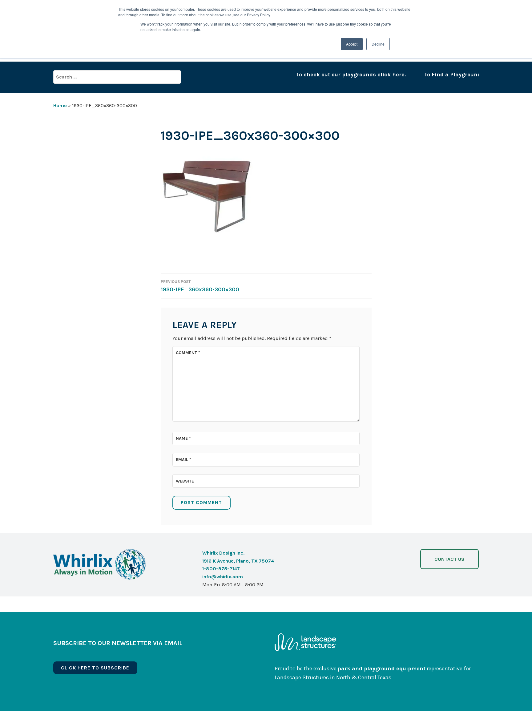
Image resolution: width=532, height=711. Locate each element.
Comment (188, 352)
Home (60, 105)
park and (351, 668)
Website (185, 481)
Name (183, 438)
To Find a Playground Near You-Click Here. (468, 74)
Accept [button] (351, 43)
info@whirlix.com (222, 577)
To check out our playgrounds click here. (338, 74)
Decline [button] (378, 43)
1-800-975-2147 (221, 569)
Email (183, 459)
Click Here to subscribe (95, 668)
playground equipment (394, 668)
